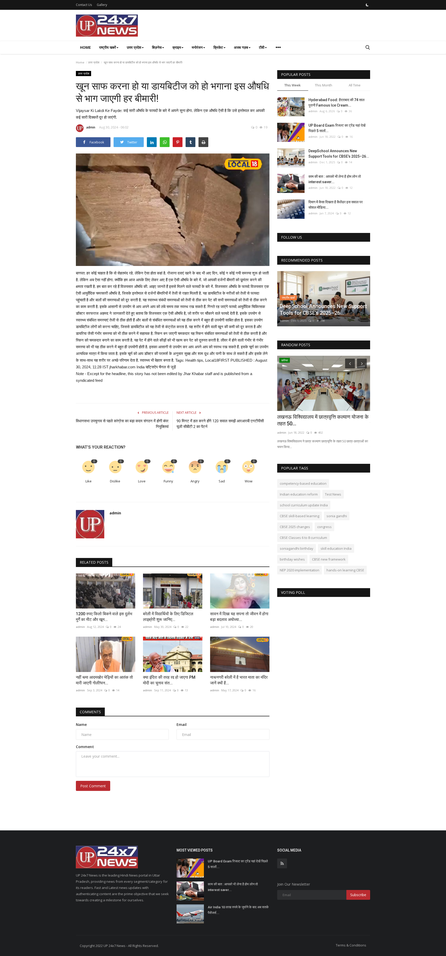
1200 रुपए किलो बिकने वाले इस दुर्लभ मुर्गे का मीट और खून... (104, 616)
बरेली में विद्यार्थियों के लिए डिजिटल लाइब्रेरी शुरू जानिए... (168, 616)
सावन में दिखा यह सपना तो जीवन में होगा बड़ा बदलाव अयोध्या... (239, 616)
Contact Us (84, 5)
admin (90, 127)
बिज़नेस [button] (157, 47)
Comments (90, 711)
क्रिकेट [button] (218, 47)
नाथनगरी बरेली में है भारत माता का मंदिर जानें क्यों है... (239, 680)
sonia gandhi (336, 516)
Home (85, 47)
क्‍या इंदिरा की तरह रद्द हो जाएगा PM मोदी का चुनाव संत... (169, 680)
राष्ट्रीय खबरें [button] (107, 47)
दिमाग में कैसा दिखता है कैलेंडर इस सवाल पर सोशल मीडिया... (335, 204)
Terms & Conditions (351, 945)
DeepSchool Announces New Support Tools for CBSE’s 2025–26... (338, 153)
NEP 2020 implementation (299, 570)
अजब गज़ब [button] (241, 47)
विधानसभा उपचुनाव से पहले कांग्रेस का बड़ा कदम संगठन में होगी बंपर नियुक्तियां (122, 424)
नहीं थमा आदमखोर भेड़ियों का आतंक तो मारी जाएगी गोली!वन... (104, 680)
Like (88, 481)
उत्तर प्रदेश (93, 62)
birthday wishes (292, 559)
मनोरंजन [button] (197, 47)
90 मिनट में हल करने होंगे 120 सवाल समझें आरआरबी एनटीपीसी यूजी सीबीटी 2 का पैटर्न (220, 424)
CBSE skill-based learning (299, 516)
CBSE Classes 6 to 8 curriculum (303, 537)
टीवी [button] (261, 47)
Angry (195, 481)
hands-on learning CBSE (345, 570)
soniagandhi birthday (296, 548)
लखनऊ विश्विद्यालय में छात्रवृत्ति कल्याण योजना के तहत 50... (323, 420)
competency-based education (303, 483)
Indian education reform (299, 494)
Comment (85, 746)
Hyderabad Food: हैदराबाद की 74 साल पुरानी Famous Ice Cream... (336, 102)
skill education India (336, 548)
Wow (248, 481)
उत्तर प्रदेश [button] (134, 47)
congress (324, 526)
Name (81, 724)
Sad (222, 481)
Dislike (115, 481)
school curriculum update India (304, 505)
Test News (333, 494)
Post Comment (93, 785)
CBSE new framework (329, 559)
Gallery (102, 5)
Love (142, 481)
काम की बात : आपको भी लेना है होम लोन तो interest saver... (334, 179)
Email (182, 724)
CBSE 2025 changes (295, 526)
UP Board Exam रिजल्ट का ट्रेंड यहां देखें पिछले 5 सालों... (336, 128)
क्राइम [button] (176, 47)
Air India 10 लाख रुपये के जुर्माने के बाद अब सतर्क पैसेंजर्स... (238, 910)
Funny (168, 481)
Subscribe (358, 894)
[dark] (367, 5)
